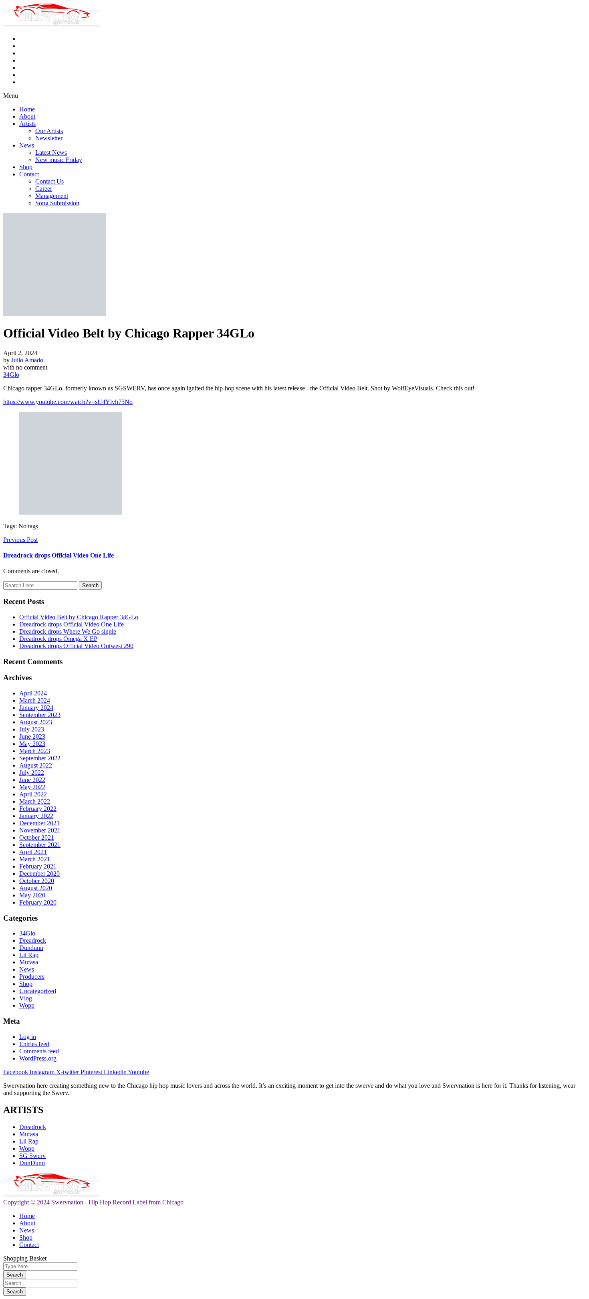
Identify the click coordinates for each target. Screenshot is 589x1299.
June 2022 (32, 779)
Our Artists (49, 130)
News (26, 145)
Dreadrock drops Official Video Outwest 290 (76, 645)
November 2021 (40, 830)
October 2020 (36, 880)
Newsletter (49, 138)
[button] (294, 95)
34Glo (11, 374)
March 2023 (34, 750)
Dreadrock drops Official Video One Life (71, 624)
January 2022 (36, 815)
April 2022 (33, 794)
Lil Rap (28, 955)
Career (43, 188)
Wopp (26, 1005)
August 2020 (35, 888)
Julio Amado (27, 360)
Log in (27, 1036)
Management (51, 195)
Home (27, 109)
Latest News (51, 152)
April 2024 (33, 693)
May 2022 (32, 787)
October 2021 (36, 837)
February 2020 (37, 902)
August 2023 (35, 722)
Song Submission (57, 203)
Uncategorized (37, 991)
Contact (29, 174)
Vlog (25, 998)
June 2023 (32, 736)
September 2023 (40, 714)
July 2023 (31, 729)
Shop (25, 167)
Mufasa (28, 962)
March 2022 (34, 801)
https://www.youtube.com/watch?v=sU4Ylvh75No (68, 401)
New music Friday (58, 159)
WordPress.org (37, 1058)
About (27, 116)
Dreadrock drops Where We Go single (67, 631)
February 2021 (37, 866)
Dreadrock (32, 940)
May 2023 (32, 743)
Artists (27, 123)
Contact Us (49, 181)
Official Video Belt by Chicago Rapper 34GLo (78, 617)
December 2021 (39, 823)
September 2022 (40, 758)
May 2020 (32, 895)
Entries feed (34, 1043)
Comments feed (39, 1051)
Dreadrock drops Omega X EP (58, 638)
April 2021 (33, 851)
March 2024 (34, 700)
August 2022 (35, 765)
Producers (31, 976)
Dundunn (31, 947)
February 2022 (37, 808)
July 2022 (31, 772)
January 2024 (36, 707)
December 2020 (39, 873)
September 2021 (40, 844)
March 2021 (34, 859)
